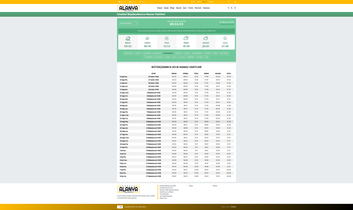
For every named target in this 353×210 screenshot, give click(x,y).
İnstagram (123, 2)
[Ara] (228, 8)
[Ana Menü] (235, 8)
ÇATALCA (182, 57)
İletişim (215, 186)
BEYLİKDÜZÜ (157, 53)
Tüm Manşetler (164, 194)
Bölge (172, 8)
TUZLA (174, 57)
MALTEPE (207, 53)
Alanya (159, 8)
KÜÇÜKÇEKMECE (197, 53)
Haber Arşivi (163, 198)
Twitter (143, 2)
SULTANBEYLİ (148, 57)
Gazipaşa (206, 8)
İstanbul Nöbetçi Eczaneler (168, 186)
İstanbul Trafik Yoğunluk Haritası (169, 190)
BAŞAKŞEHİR (147, 53)
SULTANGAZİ (159, 57)
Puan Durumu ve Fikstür (167, 192)
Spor (185, 8)
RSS (121, 207)
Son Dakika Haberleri (166, 196)
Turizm (190, 8)
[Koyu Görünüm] (231, 8)
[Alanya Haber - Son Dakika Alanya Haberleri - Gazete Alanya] (128, 7)
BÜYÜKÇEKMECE (168, 53)
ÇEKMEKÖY (190, 57)
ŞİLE (206, 57)
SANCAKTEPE (224, 53)
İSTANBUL (200, 57)
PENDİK (215, 53)
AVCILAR (137, 53)
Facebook (133, 2)
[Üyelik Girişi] (234, 2)
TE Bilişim (233, 207)
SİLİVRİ (167, 57)
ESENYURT (179, 53)
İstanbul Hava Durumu (166, 188)
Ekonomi (198, 8)
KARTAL (187, 53)
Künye (191, 186)
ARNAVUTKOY (128, 53)
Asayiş (166, 8)
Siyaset (178, 8)
